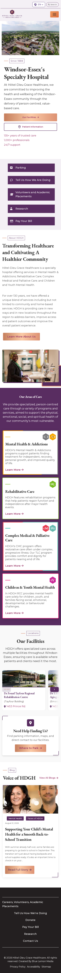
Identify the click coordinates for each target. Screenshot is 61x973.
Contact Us (30, 940)
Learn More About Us (21, 336)
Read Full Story (18, 869)
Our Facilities (29, 117)
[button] (38, 4)
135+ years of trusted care (20, 135)
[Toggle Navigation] (54, 14)
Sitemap (46, 966)
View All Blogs (47, 777)
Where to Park (28, 748)
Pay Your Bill (23, 221)
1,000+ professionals (17, 140)
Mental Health (15, 818)
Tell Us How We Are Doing (32, 180)
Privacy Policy (18, 966)
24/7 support (12, 144)
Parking (20, 167)
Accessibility (33, 966)
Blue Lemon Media (42, 961)
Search (54, 4)
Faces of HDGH (35, 818)
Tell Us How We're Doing (30, 913)
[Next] (54, 689)
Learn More (13, 469)
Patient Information (32, 127)
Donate (30, 920)
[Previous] (6, 689)
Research (21, 208)
